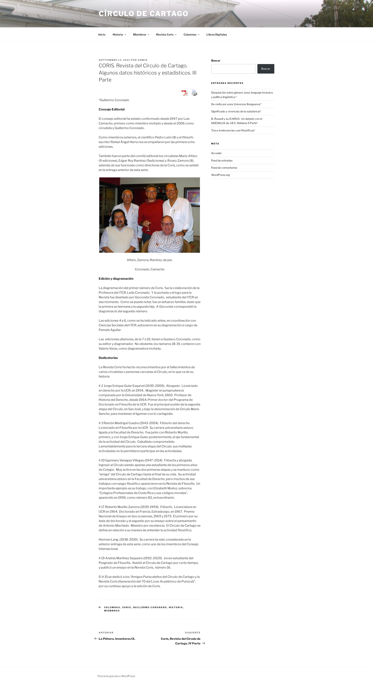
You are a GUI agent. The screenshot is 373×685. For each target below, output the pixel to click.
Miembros (139, 34)
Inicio (101, 34)
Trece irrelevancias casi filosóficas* (233, 130)
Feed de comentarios (224, 167)
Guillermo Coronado (150, 607)
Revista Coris (164, 34)
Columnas (190, 34)
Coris (126, 607)
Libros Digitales (217, 34)
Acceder (216, 153)
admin (142, 60)
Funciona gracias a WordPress (116, 676)
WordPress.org (220, 174)
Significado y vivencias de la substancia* (236, 111)
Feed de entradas (222, 160)
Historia (118, 34)
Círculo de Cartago (144, 13)
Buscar (215, 60)
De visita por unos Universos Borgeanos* (236, 104)
